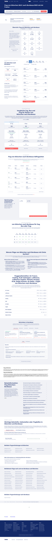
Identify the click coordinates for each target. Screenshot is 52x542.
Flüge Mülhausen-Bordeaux (8, 475)
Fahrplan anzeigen (7, 80)
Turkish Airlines (24, 525)
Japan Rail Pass (41, 524)
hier (33, 194)
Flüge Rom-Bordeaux (7, 480)
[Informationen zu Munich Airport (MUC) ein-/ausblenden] (46, 438)
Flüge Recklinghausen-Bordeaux (41, 473)
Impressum (13, 539)
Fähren (17, 1)
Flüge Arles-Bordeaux (18, 473)
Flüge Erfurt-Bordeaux (40, 471)
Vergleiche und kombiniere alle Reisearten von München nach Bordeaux (36, 461)
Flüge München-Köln (18, 485)
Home (5, 501)
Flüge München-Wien (29, 483)
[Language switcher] (30, 1)
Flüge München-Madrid (7, 483)
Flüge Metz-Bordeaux (29, 475)
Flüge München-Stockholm (41, 488)
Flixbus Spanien (15, 525)
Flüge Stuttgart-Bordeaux (29, 478)
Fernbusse (14, 522)
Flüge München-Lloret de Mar (30, 450)
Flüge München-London (18, 448)
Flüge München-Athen (18, 488)
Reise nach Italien (41, 529)
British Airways (24, 526)
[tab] (26, 64)
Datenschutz (26, 539)
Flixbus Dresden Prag (16, 526)
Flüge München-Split (29, 448)
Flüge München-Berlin (29, 480)
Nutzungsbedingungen (19, 539)
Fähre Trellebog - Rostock (34, 527)
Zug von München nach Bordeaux (9, 461)
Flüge (15, 1)
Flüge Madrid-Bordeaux (7, 478)
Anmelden (46, 1)
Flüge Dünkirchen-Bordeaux (19, 475)
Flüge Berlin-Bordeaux (40, 475)
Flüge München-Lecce (7, 451)
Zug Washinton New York (8, 525)
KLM (22, 529)
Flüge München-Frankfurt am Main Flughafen (32, 488)
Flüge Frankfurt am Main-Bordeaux (9, 476)
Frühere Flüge (11, 191)
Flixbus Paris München (16, 529)
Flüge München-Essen (18, 451)
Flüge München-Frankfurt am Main (42, 480)
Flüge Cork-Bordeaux (7, 471)
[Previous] (14, 234)
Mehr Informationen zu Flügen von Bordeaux (32, 463)
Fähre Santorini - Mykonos (34, 524)
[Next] (46, 61)
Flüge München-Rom (29, 485)
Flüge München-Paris (7, 448)
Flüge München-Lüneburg (19, 450)
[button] (24, 11)
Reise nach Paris (41, 526)
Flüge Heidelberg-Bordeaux (30, 471)
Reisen (40, 522)
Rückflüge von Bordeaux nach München (10, 460)
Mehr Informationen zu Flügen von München (11, 463)
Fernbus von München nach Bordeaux (31, 460)
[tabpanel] (33, 210)
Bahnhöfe (6, 529)
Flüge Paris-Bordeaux (29, 476)
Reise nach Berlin (41, 525)
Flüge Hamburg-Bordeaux (19, 476)
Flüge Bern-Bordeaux (18, 471)
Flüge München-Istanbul (7, 485)
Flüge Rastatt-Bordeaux (7, 473)
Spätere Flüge (41, 191)
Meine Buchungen (35, 1)
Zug (9, 1)
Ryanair (23, 524)
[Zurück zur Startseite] (6, 1)
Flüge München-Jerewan (40, 448)
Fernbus (12, 1)
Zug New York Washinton (8, 524)
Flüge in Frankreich (12, 501)
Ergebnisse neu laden (25, 162)
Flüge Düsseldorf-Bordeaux (41, 476)
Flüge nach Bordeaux (19, 501)
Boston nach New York (8, 526)
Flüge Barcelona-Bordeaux (19, 480)
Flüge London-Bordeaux (18, 478)
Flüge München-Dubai (40, 485)
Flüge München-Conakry (7, 450)
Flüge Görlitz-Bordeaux (29, 473)
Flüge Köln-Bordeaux (40, 478)
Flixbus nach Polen (16, 524)
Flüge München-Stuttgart (40, 483)
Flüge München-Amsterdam (8, 488)
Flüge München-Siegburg (40, 450)
